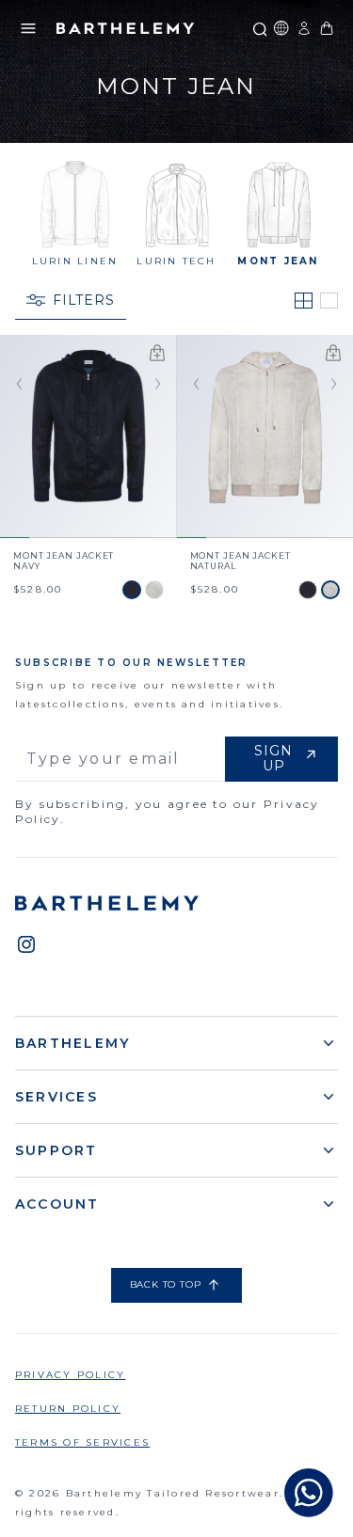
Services (56, 1096)
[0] (326, 28)
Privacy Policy (70, 1375)
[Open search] (259, 28)
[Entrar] (304, 28)
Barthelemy (72, 1043)
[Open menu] (28, 28)
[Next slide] (162, 384)
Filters (84, 300)
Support (56, 1150)
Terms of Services (82, 1442)
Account (57, 1204)
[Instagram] (26, 944)
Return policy (67, 1408)
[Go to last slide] (15, 384)
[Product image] (88, 436)
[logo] (125, 28)
